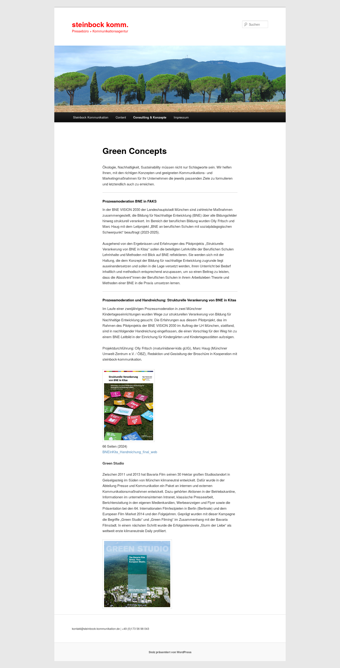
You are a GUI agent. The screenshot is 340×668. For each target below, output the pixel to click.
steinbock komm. (100, 24)
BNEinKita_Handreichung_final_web (129, 451)
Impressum (181, 117)
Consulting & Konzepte (149, 117)
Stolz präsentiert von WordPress (170, 652)
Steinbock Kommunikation (90, 117)
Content (121, 117)
